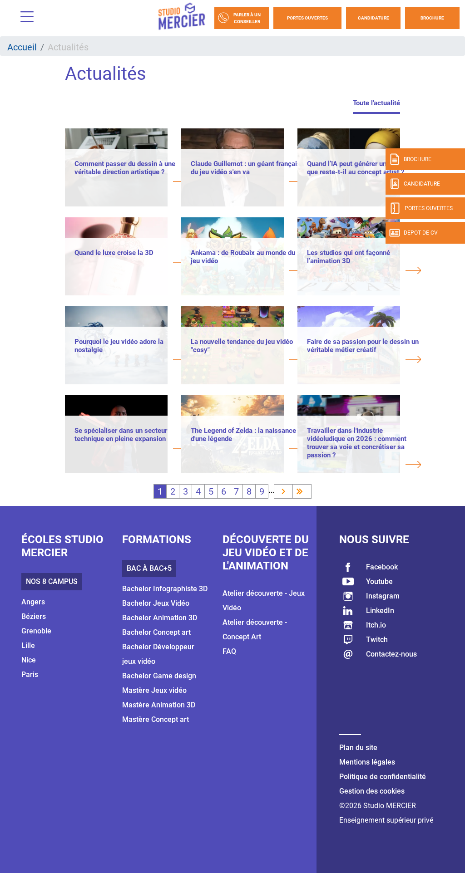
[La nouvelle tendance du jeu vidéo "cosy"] (248, 360)
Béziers (33, 616)
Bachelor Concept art (156, 632)
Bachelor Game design (159, 676)
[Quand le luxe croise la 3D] (131, 263)
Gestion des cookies (372, 791)
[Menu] (24, 18)
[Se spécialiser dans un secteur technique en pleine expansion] (131, 449)
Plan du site (358, 747)
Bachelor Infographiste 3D (165, 588)
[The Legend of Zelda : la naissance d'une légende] (248, 449)
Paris (29, 674)
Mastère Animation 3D (158, 705)
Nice (28, 660)
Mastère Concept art (155, 719)
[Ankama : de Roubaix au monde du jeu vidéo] (248, 271)
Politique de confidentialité (382, 776)
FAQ (229, 651)
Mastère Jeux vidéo (154, 690)
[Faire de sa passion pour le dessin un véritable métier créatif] (364, 360)
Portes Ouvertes (307, 17)
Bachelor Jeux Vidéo (155, 603)
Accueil (22, 47)
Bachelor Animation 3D (159, 617)
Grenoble (36, 631)
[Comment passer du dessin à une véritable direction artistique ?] (131, 182)
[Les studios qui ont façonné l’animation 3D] (364, 271)
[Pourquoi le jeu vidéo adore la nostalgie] (131, 360)
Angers (33, 602)
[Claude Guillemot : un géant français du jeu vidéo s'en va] (248, 182)
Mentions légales (367, 762)
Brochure (432, 17)
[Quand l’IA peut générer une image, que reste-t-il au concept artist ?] (364, 182)
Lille (28, 645)
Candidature (373, 17)
